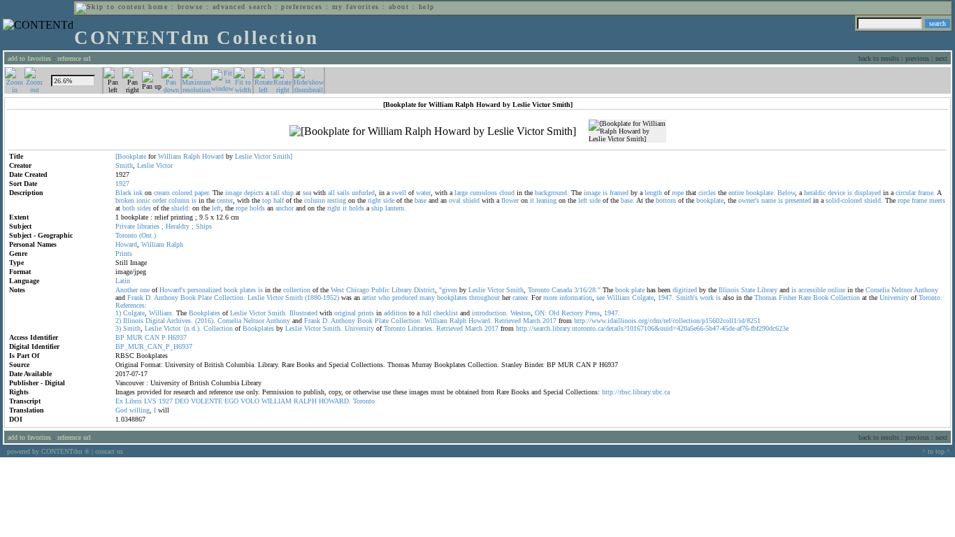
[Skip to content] (110, 6)
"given (448, 290)
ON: (541, 313)
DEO (182, 401)
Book (188, 297)
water (423, 192)
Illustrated (303, 313)
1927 (166, 401)
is (605, 192)
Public (380, 290)
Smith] (282, 156)
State (748, 290)
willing (139, 410)
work (707, 297)
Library (402, 290)
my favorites (356, 6)
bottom (666, 200)
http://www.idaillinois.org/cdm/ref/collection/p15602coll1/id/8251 (667, 320)
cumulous (483, 192)
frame (919, 200)
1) (118, 313)
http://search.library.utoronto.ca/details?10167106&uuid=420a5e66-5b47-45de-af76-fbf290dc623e (652, 328)
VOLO (249, 401)
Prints (123, 253)
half (278, 200)
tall (275, 192)
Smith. (277, 313)
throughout (484, 297)
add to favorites (29, 58)
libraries (148, 226)
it (532, 200)
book (231, 290)
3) (118, 328)
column (178, 200)
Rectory (572, 313)
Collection (845, 297)
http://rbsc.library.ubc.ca (636, 392)
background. (552, 192)
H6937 (177, 337)
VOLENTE (206, 401)
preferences (301, 6)
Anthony (926, 290)
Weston (520, 313)
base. (628, 200)
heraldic (815, 192)
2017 (550, 320)
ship (288, 192)
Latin (122, 281)
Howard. (480, 320)
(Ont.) (147, 235)
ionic (143, 200)
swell (399, 192)
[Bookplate (130, 156)
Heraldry (177, 226)
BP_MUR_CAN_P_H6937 (153, 346)
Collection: (406, 320)
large (461, 192)
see (600, 297)
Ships (204, 226)
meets (937, 200)
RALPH (305, 401)
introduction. (490, 313)
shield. (873, 200)
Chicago (357, 290)
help (427, 6)
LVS (150, 401)
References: (131, 305)
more (550, 297)
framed (619, 192)
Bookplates (204, 313)
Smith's (687, 297)
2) (118, 320)
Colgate (643, 297)
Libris (133, 401)
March (531, 320)
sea (307, 192)
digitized (685, 290)
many (427, 297)
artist (369, 297)
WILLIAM (276, 401)
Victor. (173, 328)
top (266, 200)
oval (455, 200)
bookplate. (760, 192)
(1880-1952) (322, 297)
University (894, 297)
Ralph (191, 156)
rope (678, 192)
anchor (284, 208)
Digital (155, 320)
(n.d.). (192, 328)
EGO (231, 401)
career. (520, 297)
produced (404, 297)
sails (343, 192)
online (836, 290)
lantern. (395, 208)
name (768, 200)
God (121, 410)
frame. (926, 192)
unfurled (363, 192)
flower (510, 200)
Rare (804, 297)
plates (248, 290)
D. (148, 297)
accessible (812, 290)
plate (638, 290)
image (233, 192)
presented (798, 200)
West (337, 290)
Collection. (229, 297)
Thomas (765, 297)
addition (395, 313)
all (331, 192)
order (159, 200)
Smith (124, 165)
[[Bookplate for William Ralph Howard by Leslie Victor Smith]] (432, 131)
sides (144, 208)
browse (190, 6)
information (575, 297)
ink (138, 192)
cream (162, 192)
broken (124, 200)
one (145, 290)
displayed (867, 192)
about (399, 6)
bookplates (452, 297)
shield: (180, 208)
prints (366, 313)
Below (786, 192)
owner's (748, 200)
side (388, 200)
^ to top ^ (936, 451)
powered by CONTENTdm (48, 451)
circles (707, 192)
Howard (213, 156)
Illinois (729, 290)
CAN (152, 337)
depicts (254, 192)
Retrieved (507, 320)
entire (736, 192)
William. (161, 313)
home (158, 6)
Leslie (243, 156)
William (169, 156)
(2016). (205, 320)
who (384, 297)
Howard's (172, 290)
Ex (119, 401)
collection (296, 290)
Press (592, 313)
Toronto (126, 235)
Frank (135, 297)
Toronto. (930, 297)
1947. (666, 297)
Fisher (787, 297)
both (128, 208)
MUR (135, 337)
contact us (109, 451)
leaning (546, 200)
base (420, 200)
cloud (507, 192)
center (225, 200)
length (653, 192)
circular (906, 192)
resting (336, 200)
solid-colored (844, 200)
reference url (74, 58)
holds (257, 208)
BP (119, 337)
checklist (445, 313)
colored (182, 192)
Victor (262, 156)
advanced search (242, 6)
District (424, 290)
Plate (205, 297)
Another (126, 290)
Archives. (179, 320)
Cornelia (877, 290)
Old (554, 313)
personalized (204, 290)
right (374, 200)
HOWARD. (335, 401)
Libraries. (421, 328)
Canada (562, 290)
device (836, 192)
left (582, 200)
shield (471, 200)
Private (125, 226)
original (345, 313)
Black (123, 192)
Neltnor (901, 290)
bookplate (710, 200)
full (426, 313)
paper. (202, 192)
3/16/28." (587, 290)
